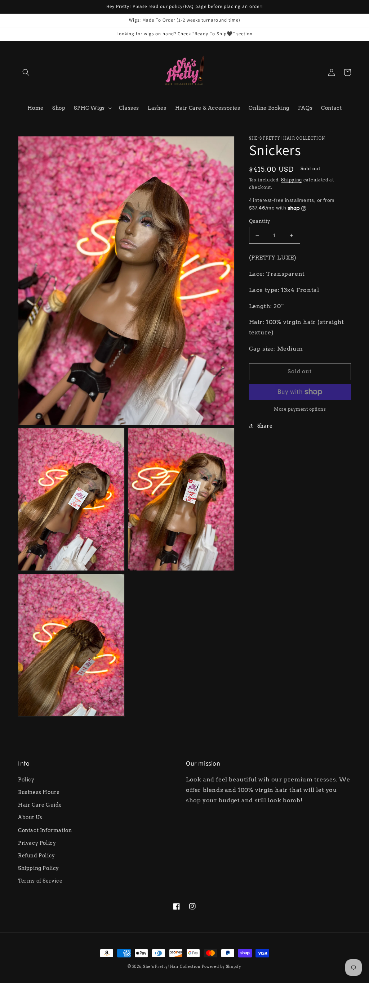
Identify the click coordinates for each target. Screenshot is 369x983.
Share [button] (265, 426)
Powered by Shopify (221, 966)
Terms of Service (40, 881)
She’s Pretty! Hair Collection (171, 966)
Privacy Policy (37, 843)
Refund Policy (36, 855)
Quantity (259, 221)
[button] (26, 72)
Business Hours (38, 792)
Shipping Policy (38, 868)
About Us (30, 817)
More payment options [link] (300, 409)
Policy (26, 780)
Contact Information (45, 830)
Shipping (291, 179)
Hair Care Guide (40, 805)
